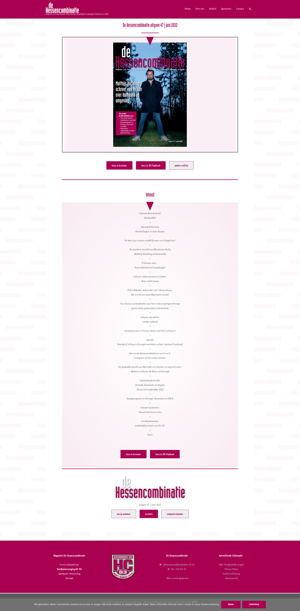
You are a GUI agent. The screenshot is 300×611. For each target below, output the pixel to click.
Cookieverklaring (254, 604)
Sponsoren (226, 9)
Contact (240, 9)
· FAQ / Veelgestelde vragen (231, 565)
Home (188, 9)
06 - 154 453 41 (178, 569)
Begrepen (231, 604)
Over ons (199, 9)
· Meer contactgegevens (177, 578)
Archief (212, 9)
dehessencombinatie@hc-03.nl (178, 565)
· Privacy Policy (230, 569)
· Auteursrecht (231, 578)
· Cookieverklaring (231, 574)
